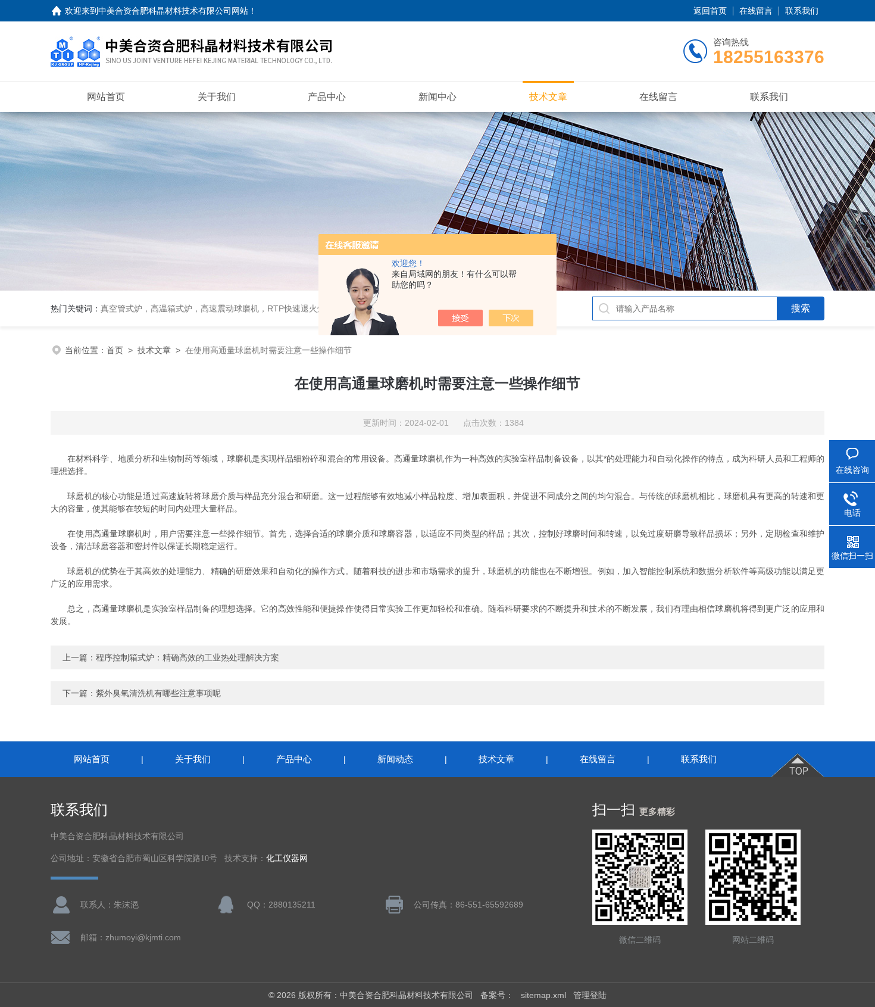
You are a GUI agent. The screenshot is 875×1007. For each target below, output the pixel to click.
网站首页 (106, 97)
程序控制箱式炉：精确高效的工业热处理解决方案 (187, 657)
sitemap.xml (543, 995)
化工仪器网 (287, 858)
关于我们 (217, 97)
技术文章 (548, 97)
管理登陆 (590, 995)
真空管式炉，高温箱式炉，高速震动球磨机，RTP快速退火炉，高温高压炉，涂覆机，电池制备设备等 (288, 308)
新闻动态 (395, 759)
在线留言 (756, 10)
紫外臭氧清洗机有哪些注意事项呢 (158, 693)
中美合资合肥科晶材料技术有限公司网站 (173, 10)
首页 (115, 350)
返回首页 (710, 10)
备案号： (497, 995)
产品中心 (327, 97)
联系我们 (801, 10)
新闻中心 (437, 97)
